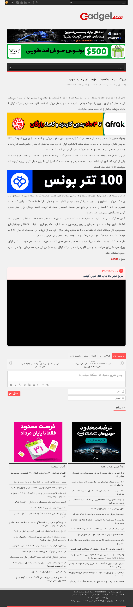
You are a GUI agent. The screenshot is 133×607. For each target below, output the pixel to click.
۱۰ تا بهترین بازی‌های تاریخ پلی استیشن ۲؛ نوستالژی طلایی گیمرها (97, 549)
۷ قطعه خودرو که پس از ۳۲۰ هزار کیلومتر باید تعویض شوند (100, 534)
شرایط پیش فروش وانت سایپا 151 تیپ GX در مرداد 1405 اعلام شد (97, 528)
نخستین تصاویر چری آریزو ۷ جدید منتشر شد (47, 507)
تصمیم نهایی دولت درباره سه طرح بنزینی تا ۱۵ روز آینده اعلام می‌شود (96, 581)
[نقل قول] (38, 385)
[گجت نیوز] (101, 22)
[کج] (15, 385)
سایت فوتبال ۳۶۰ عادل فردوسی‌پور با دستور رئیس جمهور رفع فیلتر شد (37, 487)
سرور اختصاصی (100, 600)
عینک (86, 356)
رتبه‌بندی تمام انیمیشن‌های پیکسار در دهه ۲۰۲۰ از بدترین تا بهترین (39, 545)
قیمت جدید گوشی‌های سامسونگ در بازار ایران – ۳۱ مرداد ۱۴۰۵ (40, 502)
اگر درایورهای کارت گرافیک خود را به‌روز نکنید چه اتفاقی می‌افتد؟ (40, 531)
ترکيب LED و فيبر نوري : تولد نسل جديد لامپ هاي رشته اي (40, 364)
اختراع (93, 356)
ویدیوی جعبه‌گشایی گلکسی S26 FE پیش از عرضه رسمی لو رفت (39, 482)
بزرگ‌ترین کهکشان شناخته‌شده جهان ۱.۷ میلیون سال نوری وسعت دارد (38, 557)
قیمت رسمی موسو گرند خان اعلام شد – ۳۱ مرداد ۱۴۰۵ (44, 551)
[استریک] (25, 385)
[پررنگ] (11, 385)
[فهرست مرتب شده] (29, 385)
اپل (100, 356)
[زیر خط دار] (20, 385)
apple (107, 356)
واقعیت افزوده (75, 356)
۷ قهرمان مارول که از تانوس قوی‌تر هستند (107, 508)
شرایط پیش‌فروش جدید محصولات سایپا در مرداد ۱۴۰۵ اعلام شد (98, 514)
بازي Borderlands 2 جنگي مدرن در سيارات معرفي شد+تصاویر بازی (93, 364)
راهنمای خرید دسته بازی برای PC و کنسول (48, 571)
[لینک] (47, 385)
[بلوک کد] (43, 385)
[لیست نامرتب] (34, 385)
